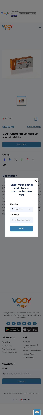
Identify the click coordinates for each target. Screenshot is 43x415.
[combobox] (15, 209)
